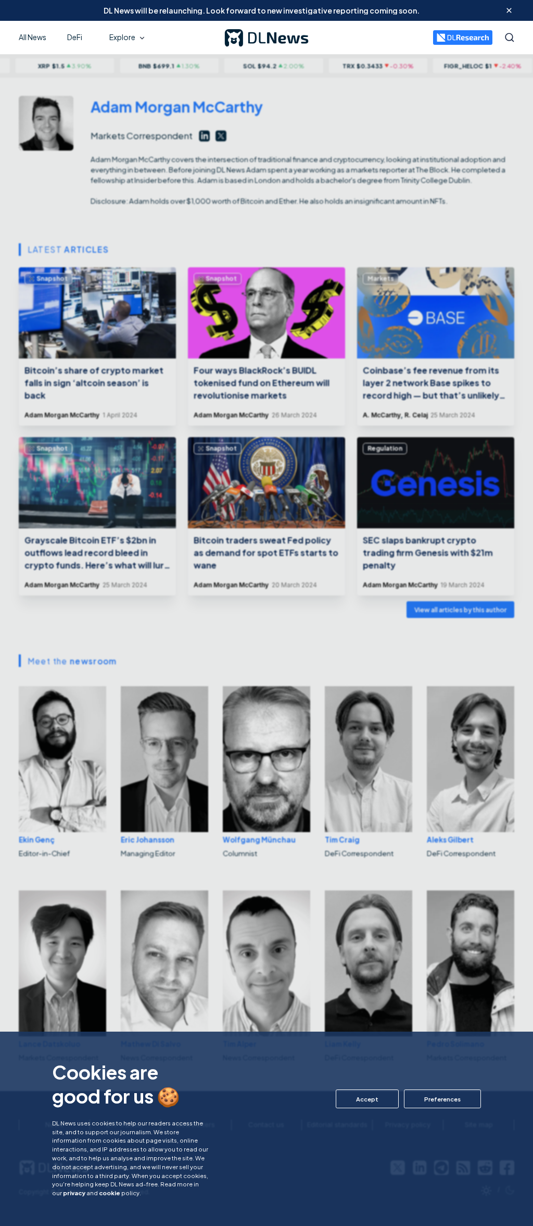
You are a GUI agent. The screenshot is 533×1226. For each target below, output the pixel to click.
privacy (74, 1192)
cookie (109, 1192)
